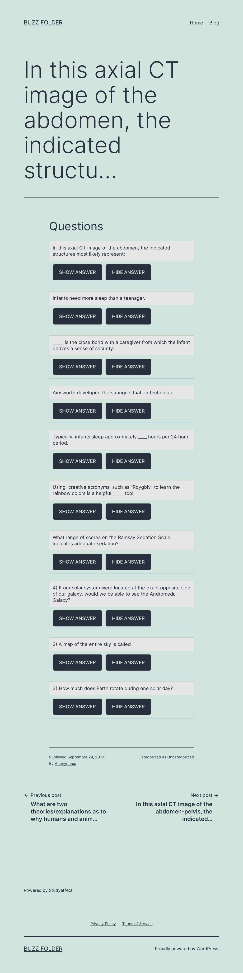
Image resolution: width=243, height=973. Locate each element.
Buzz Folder (43, 22)
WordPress (207, 948)
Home (196, 23)
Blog (214, 23)
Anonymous (65, 763)
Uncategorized (180, 757)
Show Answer (77, 272)
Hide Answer (128, 272)
